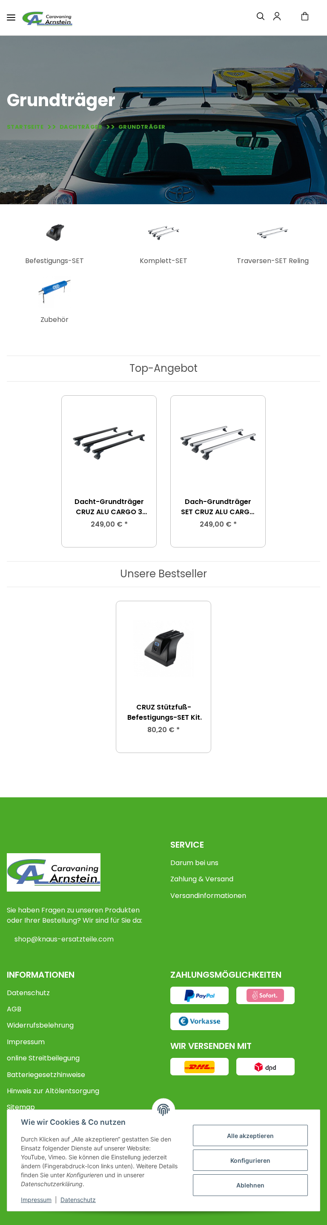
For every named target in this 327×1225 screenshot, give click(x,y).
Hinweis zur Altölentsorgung (53, 1091)
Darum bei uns (194, 863)
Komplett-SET (163, 261)
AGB (14, 1009)
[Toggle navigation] (11, 14)
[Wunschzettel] (287, 17)
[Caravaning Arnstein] (47, 19)
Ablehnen (250, 1185)
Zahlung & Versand (201, 879)
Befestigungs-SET (54, 261)
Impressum (26, 1042)
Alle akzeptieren (250, 1135)
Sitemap (21, 1107)
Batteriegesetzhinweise (46, 1075)
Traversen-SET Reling (273, 261)
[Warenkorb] (308, 18)
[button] (255, 18)
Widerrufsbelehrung (40, 1025)
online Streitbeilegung (43, 1058)
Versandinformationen (208, 896)
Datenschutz (28, 993)
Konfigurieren (250, 1160)
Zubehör (54, 319)
